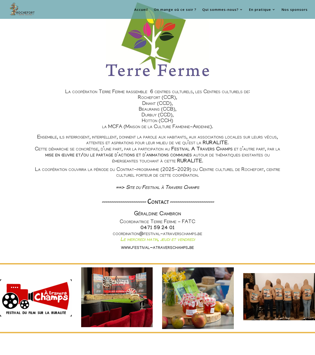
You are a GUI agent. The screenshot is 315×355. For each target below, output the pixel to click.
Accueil (141, 10)
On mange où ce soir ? (175, 10)
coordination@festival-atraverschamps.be (157, 234)
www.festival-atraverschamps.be (157, 248)
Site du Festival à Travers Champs (162, 188)
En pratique (260, 10)
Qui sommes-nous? (220, 10)
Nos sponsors (295, 10)
